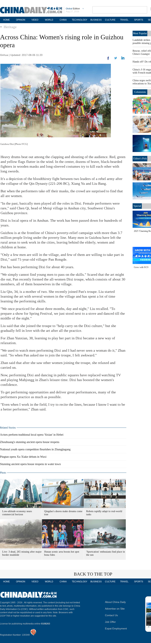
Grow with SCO (141, 267)
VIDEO (34, 20)
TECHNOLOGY (79, 20)
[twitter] (122, 59)
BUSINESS (96, 20)
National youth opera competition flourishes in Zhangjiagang (35, 449)
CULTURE (110, 20)
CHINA (63, 20)
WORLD (49, 20)
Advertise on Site (115, 608)
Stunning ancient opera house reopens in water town (30, 464)
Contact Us (111, 615)
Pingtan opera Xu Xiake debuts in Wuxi (23, 456)
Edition (73, 8)
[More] (108, 59)
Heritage (10, 27)
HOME (6, 20)
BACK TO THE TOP (93, 574)
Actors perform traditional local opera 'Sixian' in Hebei (31, 434)
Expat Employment (116, 628)
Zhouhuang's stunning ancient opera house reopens (29, 442)
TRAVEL (124, 20)
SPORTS (138, 20)
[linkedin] (116, 59)
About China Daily (115, 602)
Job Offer (110, 621)
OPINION (20, 20)
